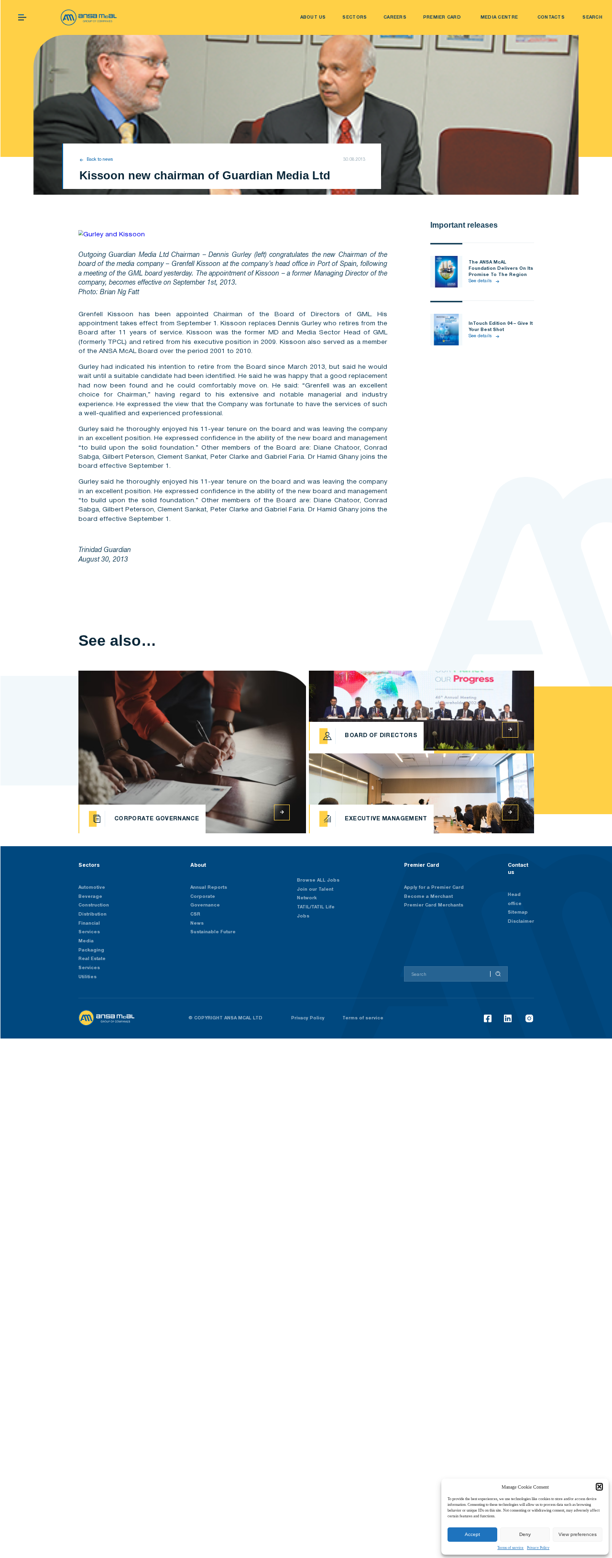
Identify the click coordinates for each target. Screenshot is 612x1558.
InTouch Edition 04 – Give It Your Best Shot (501, 326)
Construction (93, 905)
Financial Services (89, 928)
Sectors (89, 865)
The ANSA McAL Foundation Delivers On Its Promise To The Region (501, 268)
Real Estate (92, 959)
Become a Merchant (428, 897)
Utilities (87, 977)
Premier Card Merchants (433, 905)
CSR (195, 914)
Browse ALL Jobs (318, 880)
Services (89, 968)
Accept (472, 1534)
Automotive (91, 887)
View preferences (577, 1534)
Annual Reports (208, 887)
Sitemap (518, 912)
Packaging (91, 950)
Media (86, 941)
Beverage (90, 897)
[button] (599, 1486)
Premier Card (421, 865)
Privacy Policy (538, 1548)
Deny (525, 1534)
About (198, 865)
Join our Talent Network (315, 894)
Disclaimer (521, 921)
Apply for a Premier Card (434, 887)
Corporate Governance (205, 901)
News (197, 923)
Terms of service (510, 1548)
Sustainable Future (213, 932)
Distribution (92, 914)
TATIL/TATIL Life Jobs (316, 911)
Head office (515, 899)
